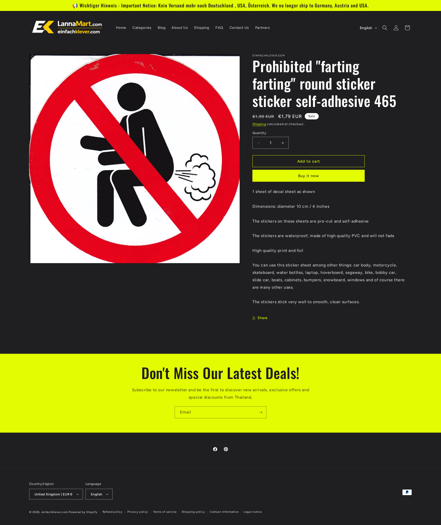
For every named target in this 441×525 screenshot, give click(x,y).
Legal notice (253, 512)
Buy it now (308, 176)
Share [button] (263, 318)
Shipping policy (193, 512)
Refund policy (112, 512)
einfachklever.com (55, 512)
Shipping (259, 124)
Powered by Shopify (83, 512)
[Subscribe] (260, 412)
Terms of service (165, 512)
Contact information (224, 512)
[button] (384, 27)
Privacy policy (137, 512)
